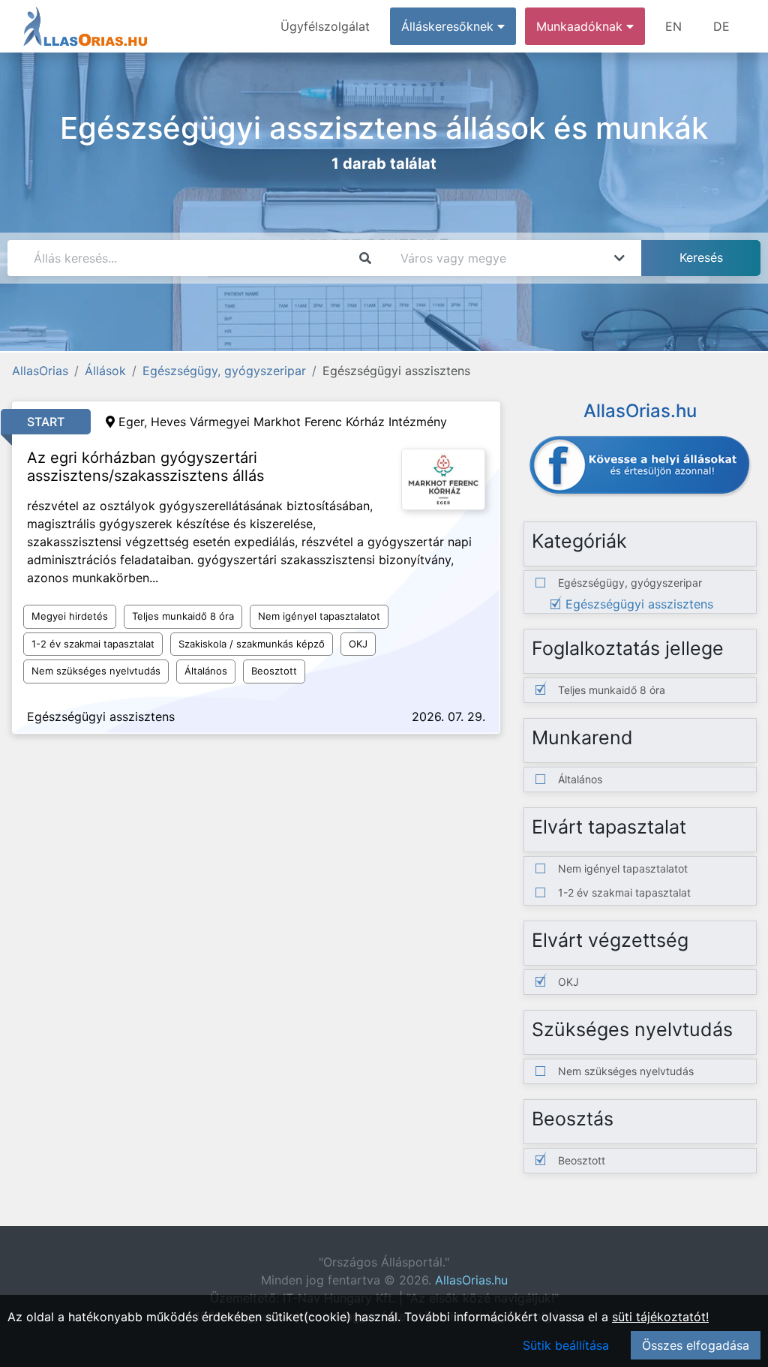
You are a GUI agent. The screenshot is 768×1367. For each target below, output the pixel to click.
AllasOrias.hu (471, 1279)
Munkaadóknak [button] (581, 26)
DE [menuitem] (721, 26)
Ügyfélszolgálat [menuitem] (325, 26)
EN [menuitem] (673, 26)
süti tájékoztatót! (660, 1316)
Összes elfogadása (695, 1345)
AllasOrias (40, 370)
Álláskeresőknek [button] (449, 26)
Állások (105, 370)
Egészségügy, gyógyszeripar (224, 370)
